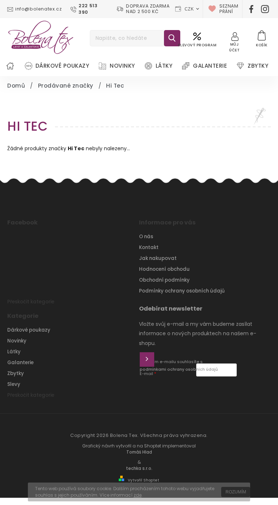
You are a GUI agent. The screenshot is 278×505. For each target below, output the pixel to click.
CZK (189, 9)
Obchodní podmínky (164, 280)
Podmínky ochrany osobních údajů (182, 290)
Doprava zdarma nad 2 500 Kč (147, 9)
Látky (14, 351)
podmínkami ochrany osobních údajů (179, 369)
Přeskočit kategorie (30, 301)
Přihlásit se (147, 359)
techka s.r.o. (139, 468)
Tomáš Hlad (139, 452)
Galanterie (20, 362)
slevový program (197, 45)
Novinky (16, 340)
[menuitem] (10, 66)
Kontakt (149, 247)
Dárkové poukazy (28, 330)
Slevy (13, 384)
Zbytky (15, 373)
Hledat (172, 38)
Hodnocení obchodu (164, 269)
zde (138, 495)
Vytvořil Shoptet (143, 480)
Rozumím (236, 492)
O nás (146, 236)
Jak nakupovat (158, 258)
